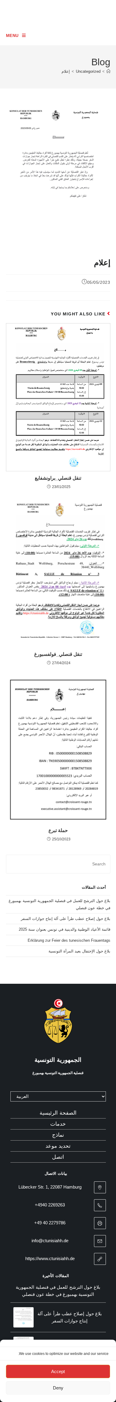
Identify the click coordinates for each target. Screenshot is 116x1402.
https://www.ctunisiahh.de (50, 1258)
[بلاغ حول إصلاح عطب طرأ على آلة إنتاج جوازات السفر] (23, 1317)
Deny (58, 1387)
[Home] (108, 71)
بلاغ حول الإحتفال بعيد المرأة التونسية (79, 951)
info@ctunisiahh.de (50, 1240)
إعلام (66, 71)
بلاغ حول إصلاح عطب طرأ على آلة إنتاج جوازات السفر (65, 918)
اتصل (58, 1157)
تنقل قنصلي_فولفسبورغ (58, 654)
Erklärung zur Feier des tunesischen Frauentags (69, 940)
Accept (58, 1371)
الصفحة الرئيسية (58, 1113)
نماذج (58, 1135)
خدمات (58, 1124)
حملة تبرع (58, 830)
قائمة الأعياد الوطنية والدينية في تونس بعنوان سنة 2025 (64, 929)
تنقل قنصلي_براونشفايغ (58, 478)
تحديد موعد (58, 1146)
